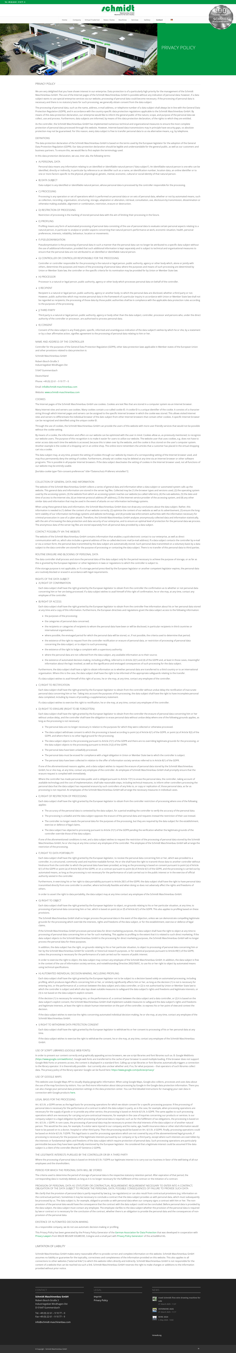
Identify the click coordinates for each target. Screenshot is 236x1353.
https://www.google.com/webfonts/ (54, 1059)
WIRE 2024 (163, 1317)
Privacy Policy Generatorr (130, 1236)
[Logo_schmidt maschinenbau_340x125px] (118, 10)
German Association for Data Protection (136, 1232)
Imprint (97, 1296)
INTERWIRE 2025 (166, 1309)
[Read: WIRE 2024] (154, 1318)
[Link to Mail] (199, 1349)
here (72, 1092)
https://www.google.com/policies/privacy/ (132, 1069)
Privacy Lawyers (43, 1236)
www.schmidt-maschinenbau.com (62, 392)
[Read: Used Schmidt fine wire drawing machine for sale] (154, 1298)
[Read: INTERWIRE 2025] (154, 1310)
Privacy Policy (101, 1300)
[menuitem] (64, 19)
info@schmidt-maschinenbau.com (59, 386)
